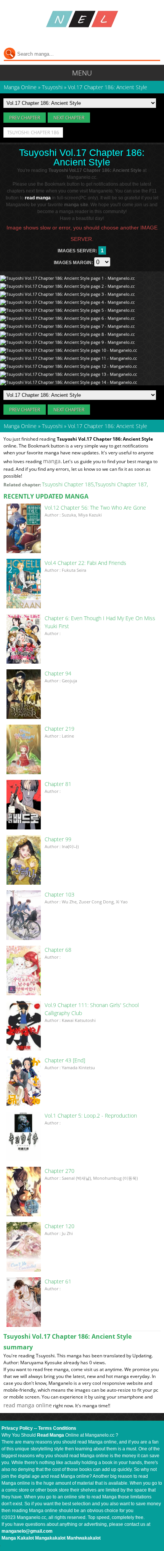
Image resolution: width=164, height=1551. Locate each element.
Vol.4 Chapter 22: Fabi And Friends (85, 562)
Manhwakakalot (84, 1538)
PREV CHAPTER (24, 117)
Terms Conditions (57, 1428)
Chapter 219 (59, 728)
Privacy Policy (17, 1428)
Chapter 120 (59, 1226)
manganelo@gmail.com (27, 1531)
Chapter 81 (58, 784)
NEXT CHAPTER (68, 117)
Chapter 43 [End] (65, 1060)
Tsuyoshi (52, 426)
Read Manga (50, 1435)
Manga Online (20, 426)
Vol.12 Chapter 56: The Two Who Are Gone (95, 507)
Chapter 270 (59, 1170)
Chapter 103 (59, 894)
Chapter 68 (58, 949)
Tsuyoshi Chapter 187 (121, 484)
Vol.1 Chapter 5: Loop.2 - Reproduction (91, 1115)
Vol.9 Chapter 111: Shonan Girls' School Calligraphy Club (92, 1009)
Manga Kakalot (18, 1538)
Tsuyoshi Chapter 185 (68, 484)
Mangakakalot (50, 1538)
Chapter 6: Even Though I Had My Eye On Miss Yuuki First (100, 622)
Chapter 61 (58, 1281)
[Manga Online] (82, 19)
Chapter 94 (58, 673)
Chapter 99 (58, 839)
